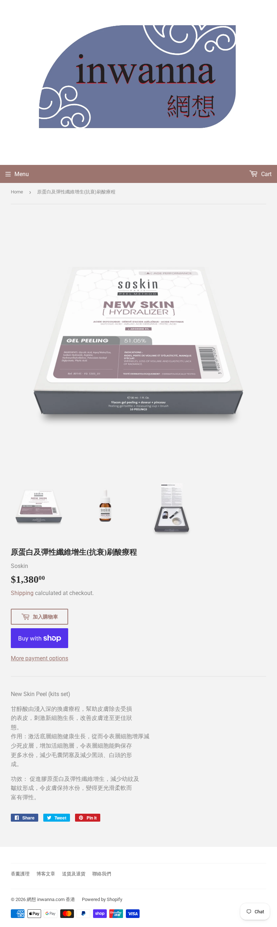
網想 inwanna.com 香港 (51, 899)
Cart (266, 174)
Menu (21, 174)
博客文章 (45, 873)
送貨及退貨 (73, 873)
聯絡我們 (101, 873)
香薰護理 (20, 873)
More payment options (39, 658)
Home (17, 191)
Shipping (22, 593)
